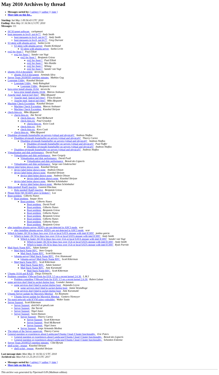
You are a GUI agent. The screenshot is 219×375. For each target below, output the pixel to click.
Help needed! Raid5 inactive (22, 187)
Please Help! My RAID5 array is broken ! (29, 193)
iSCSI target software (19, 31)
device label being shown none (24, 167)
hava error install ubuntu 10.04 (23, 89)
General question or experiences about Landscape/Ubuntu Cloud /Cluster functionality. (52, 334)
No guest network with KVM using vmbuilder (31, 299)
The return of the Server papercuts (25, 331)
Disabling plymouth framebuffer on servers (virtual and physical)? (41, 135)
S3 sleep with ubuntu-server (22, 43)
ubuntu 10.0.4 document (20, 71)
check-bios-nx (15, 112)
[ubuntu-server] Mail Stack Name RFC (34, 256)
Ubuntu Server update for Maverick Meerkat (30, 293)
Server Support (16, 302)
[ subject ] (35, 12)
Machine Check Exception (21, 103)
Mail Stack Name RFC (20, 247)
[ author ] (45, 12)
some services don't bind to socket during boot (31, 282)
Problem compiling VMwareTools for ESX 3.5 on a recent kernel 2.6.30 (45, 276)
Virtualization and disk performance (26, 152)
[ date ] (54, 12)
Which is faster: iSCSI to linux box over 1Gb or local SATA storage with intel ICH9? (51, 233)
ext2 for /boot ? (16, 51)
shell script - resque (18, 345)
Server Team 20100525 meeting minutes (28, 342)
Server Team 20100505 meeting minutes (28, 77)
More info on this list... (20, 14)
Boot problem (15, 195)
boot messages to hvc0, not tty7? (24, 34)
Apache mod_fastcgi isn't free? (23, 95)
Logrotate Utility (16, 80)
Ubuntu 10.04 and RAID (21, 273)
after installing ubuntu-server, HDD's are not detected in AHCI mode (43, 227)
